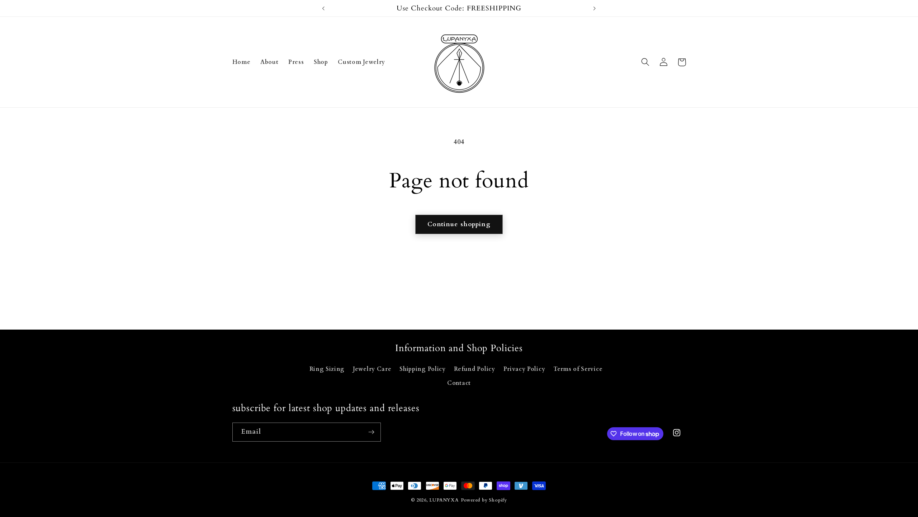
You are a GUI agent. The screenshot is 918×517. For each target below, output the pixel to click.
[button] (646, 62)
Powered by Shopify (484, 500)
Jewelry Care (372, 369)
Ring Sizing (327, 369)
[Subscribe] (371, 432)
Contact (459, 383)
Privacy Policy (524, 369)
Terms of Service (577, 369)
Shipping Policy (422, 369)
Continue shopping (459, 224)
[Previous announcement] (323, 8)
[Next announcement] (594, 8)
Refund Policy (474, 369)
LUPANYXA (444, 500)
